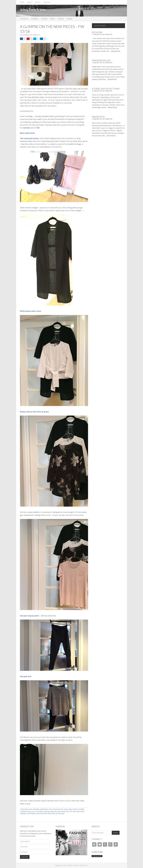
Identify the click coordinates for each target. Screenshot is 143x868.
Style (50, 809)
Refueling (97, 32)
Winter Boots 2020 (101, 60)
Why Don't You (33, 9)
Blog (30, 809)
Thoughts (56, 809)
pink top (47, 814)
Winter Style (98, 117)
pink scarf (40, 814)
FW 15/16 (35, 811)
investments (31, 814)
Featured (36, 809)
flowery (81, 809)
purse (53, 814)
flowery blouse (25, 811)
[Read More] (115, 51)
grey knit (53, 811)
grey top (69, 811)
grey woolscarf (78, 811)
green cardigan (44, 811)
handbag (23, 814)
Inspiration (44, 809)
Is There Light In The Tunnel (106, 88)
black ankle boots (70, 809)
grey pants (61, 811)
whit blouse (60, 814)
